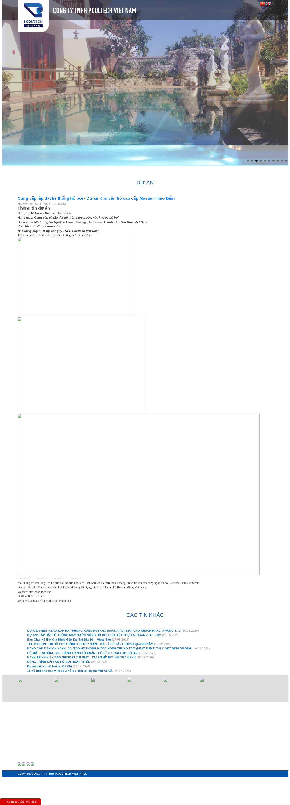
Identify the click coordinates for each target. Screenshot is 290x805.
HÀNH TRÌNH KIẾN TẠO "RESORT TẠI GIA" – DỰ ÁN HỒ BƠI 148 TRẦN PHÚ (81, 637)
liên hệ (244, 151)
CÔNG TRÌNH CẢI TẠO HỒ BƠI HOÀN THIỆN (58, 642)
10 (286, 141)
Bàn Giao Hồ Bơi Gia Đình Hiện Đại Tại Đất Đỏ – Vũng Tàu (69, 619)
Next (282, 71)
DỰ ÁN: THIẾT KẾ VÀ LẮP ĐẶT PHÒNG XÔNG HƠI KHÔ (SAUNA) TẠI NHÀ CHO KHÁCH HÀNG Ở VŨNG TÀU (104, 610)
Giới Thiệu (54, 151)
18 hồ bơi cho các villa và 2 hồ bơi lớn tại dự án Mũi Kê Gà (70, 650)
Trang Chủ (19, 151)
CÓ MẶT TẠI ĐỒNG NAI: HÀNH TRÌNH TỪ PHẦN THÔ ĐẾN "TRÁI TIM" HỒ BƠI (82, 633)
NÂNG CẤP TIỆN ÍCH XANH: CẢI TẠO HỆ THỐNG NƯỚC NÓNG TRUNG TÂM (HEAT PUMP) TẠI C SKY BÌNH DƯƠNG (109, 628)
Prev (7, 71)
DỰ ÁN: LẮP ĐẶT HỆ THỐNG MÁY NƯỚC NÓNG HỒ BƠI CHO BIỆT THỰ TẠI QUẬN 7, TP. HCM (94, 615)
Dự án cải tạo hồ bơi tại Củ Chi (49, 646)
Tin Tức (178, 151)
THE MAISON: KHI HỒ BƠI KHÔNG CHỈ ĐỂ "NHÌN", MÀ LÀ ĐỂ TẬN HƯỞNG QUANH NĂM (90, 624)
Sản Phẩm (88, 151)
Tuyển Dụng (211, 151)
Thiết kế (120, 151)
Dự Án (149, 151)
